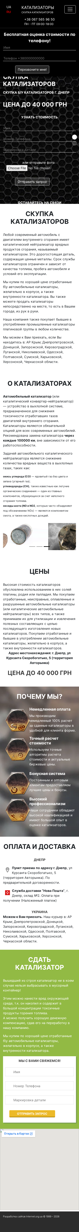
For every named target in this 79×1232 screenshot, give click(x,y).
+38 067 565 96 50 (39, 19)
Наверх (8, 1227)
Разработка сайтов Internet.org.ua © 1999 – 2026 (31, 1216)
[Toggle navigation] (70, 9)
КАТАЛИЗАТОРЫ (37, 9)
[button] (74, 137)
